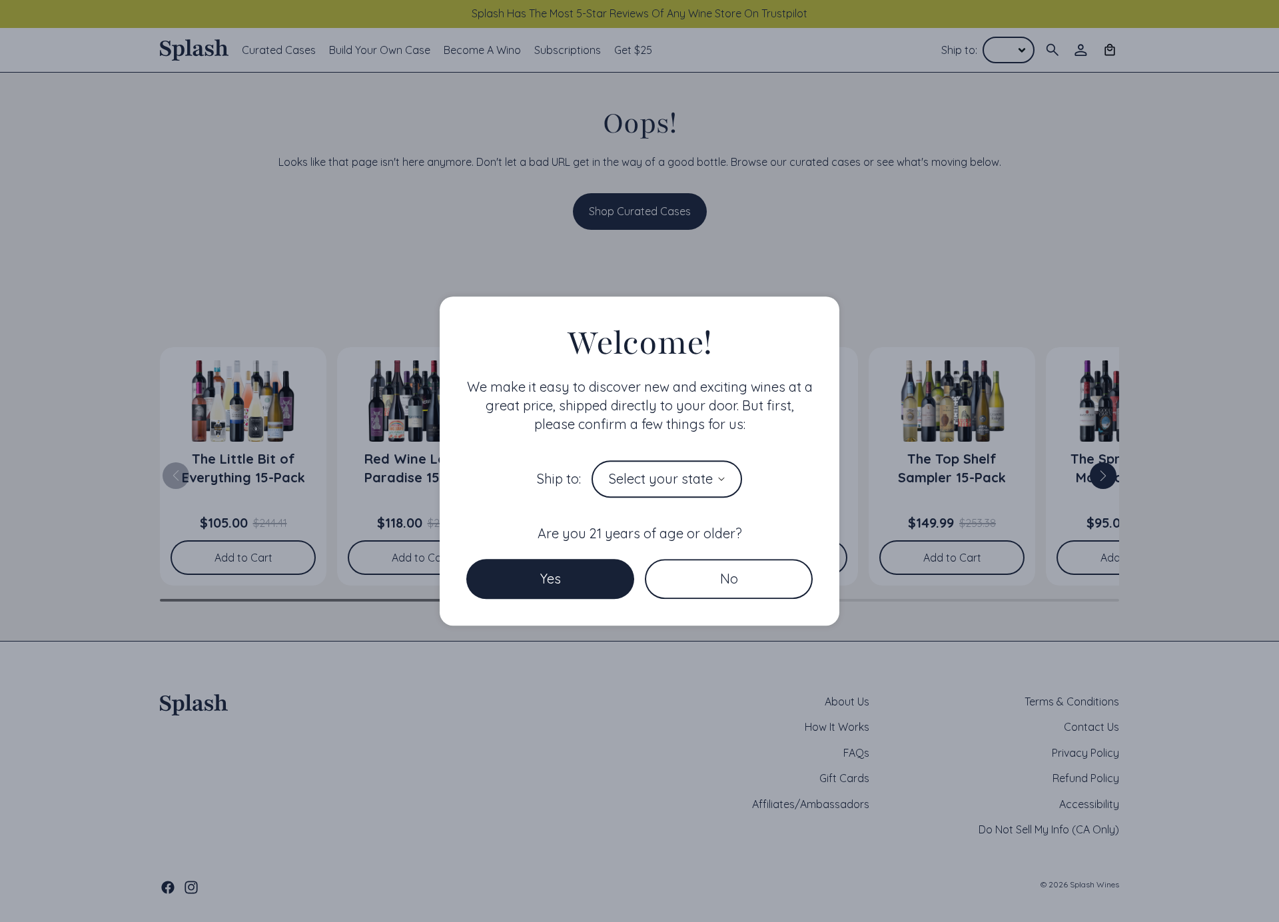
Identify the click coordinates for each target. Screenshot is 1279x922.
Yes (550, 578)
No (729, 578)
